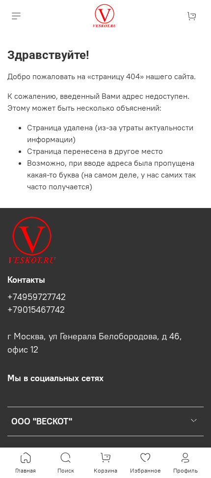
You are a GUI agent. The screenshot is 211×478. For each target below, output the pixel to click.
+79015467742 (36, 309)
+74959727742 (36, 297)
